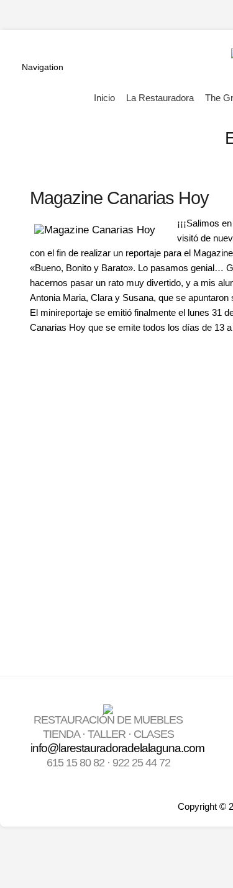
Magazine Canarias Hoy (119, 197)
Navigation (42, 67)
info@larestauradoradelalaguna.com (117, 748)
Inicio (104, 97)
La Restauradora (160, 97)
